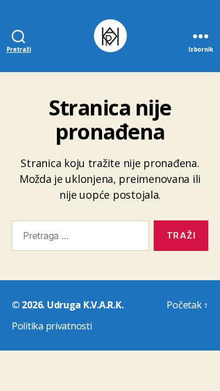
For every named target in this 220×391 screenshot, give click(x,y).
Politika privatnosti (52, 325)
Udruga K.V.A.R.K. (85, 304)
